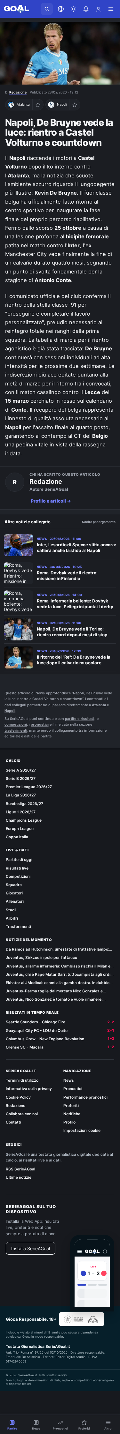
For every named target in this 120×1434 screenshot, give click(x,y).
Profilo (69, 1122)
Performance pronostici (85, 1097)
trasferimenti (15, 730)
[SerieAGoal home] (16, 9)
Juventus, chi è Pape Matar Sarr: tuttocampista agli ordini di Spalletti (60, 974)
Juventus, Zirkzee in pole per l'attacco (41, 957)
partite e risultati (79, 718)
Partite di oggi (19, 859)
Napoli (9, 710)
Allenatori (15, 901)
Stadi (11, 909)
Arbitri (12, 918)
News (68, 1080)
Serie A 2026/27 (21, 770)
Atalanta (99, 705)
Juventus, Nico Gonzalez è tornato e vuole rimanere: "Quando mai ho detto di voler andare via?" (54, 999)
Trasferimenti (18, 926)
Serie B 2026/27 (21, 778)
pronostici (39, 724)
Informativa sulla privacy (29, 1088)
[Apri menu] (111, 9)
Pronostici (72, 1088)
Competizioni (18, 876)
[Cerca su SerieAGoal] (47, 9)
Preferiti (71, 1105)
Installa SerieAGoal (30, 1248)
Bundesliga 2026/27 (24, 803)
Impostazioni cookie (81, 1130)
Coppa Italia (17, 836)
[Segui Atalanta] (37, 104)
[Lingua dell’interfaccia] (61, 9)
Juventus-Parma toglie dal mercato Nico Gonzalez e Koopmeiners (54, 991)
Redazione (18, 92)
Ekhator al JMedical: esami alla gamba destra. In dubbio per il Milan (57, 982)
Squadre (14, 884)
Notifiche (71, 1113)
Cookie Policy (18, 1097)
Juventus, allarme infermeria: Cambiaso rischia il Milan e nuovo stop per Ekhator (58, 966)
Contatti (13, 1122)
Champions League (24, 820)
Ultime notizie (18, 1177)
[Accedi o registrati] (98, 9)
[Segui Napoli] (74, 104)
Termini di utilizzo (22, 1080)
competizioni (15, 724)
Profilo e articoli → (51, 501)
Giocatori (14, 893)
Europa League (20, 828)
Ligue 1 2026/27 (21, 812)
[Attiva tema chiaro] (73, 9)
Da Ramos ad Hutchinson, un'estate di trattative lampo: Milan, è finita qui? (57, 949)
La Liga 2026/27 (21, 795)
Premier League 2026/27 (29, 786)
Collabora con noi (22, 1113)
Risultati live (17, 868)
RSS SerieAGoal (20, 1169)
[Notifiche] (86, 9)
